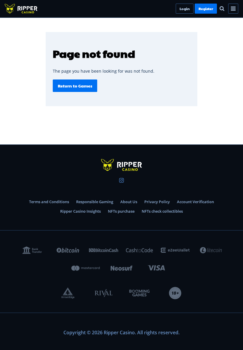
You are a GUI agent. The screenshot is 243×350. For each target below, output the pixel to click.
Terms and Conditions (49, 201)
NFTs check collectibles (162, 211)
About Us (128, 201)
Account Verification (195, 201)
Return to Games (75, 86)
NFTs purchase (121, 211)
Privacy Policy (157, 201)
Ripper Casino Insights (80, 211)
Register (216, 8)
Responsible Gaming (94, 201)
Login (195, 8)
